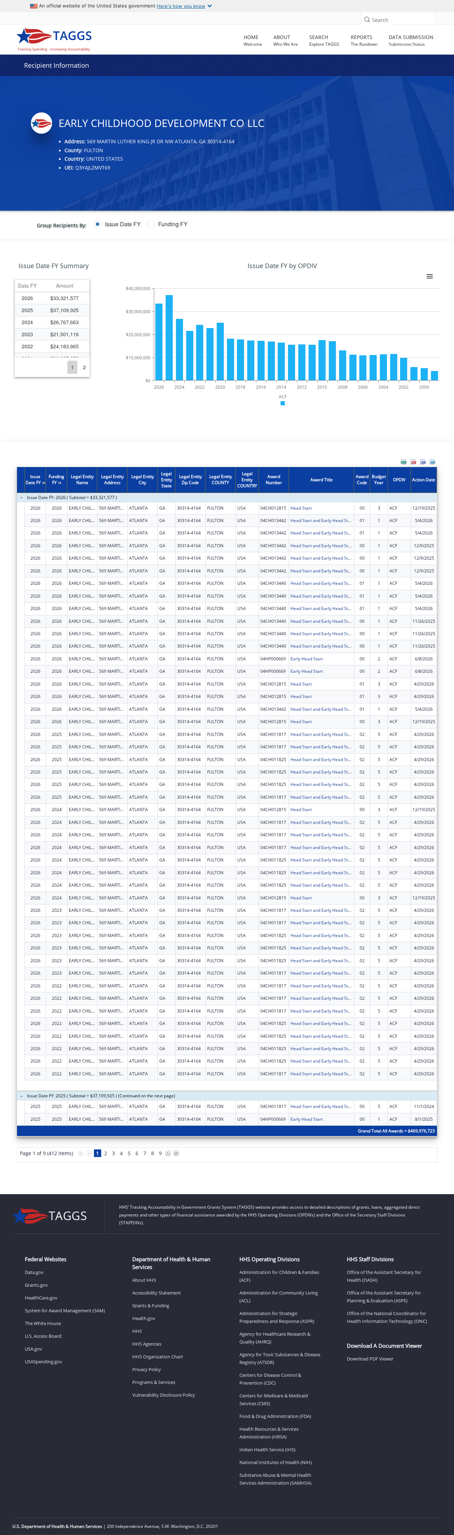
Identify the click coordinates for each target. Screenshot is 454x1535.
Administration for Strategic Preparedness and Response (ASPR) (276, 1317)
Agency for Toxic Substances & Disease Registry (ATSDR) (279, 1358)
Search (380, 20)
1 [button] (72, 367)
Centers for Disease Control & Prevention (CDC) (270, 1379)
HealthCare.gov (41, 1298)
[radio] (117, 224)
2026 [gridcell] (27, 297)
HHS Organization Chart (157, 1356)
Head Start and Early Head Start (322, 520)
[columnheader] (27, 286)
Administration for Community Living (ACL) (278, 1297)
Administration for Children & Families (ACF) (279, 1276)
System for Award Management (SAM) (65, 1310)
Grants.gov (36, 1285)
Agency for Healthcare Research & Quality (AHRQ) (274, 1338)
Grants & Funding (150, 1305)
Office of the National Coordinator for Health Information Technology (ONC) (387, 1317)
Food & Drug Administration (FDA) (275, 1416)
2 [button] (84, 367)
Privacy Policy (146, 1369)
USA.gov (33, 1349)
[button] (367, 19)
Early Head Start (306, 659)
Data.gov (34, 1272)
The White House (43, 1323)
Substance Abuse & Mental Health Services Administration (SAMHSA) (275, 1479)
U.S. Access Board (43, 1336)
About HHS (144, 1280)
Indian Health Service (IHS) (267, 1449)
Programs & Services (153, 1382)
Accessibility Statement (156, 1293)
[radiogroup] (178, 224)
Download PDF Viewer (370, 1359)
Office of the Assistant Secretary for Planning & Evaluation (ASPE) (384, 1297)
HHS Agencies (146, 1344)
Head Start (301, 508)
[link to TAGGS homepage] (64, 37)
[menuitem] (403, 462)
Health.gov (143, 1318)
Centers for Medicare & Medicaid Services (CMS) (273, 1399)
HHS (137, 1331)
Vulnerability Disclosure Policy (163, 1395)
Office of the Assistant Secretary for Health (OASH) (384, 1276)
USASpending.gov (43, 1361)
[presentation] (227, 818)
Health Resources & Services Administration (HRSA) (269, 1433)
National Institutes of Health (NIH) (275, 1462)
